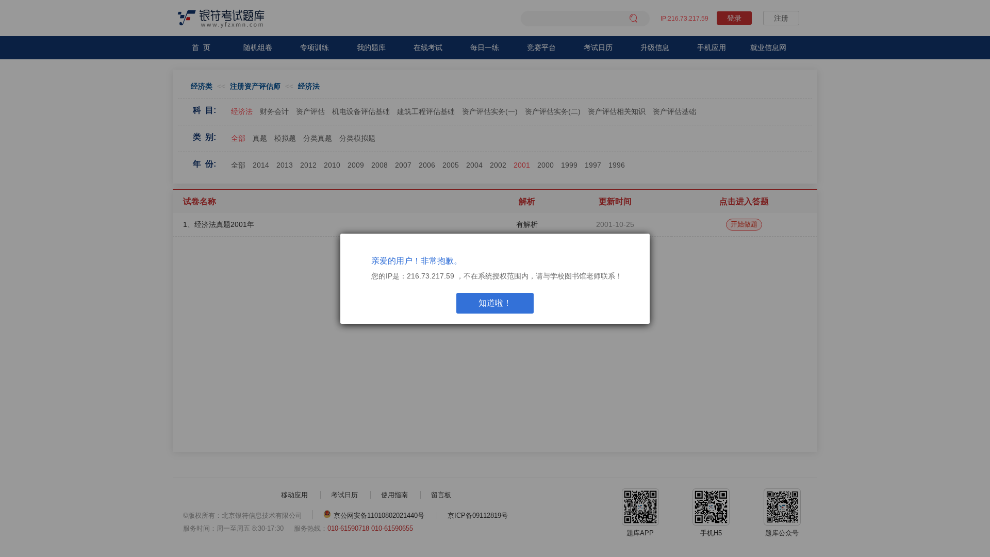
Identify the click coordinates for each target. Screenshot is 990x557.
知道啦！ (495, 303)
